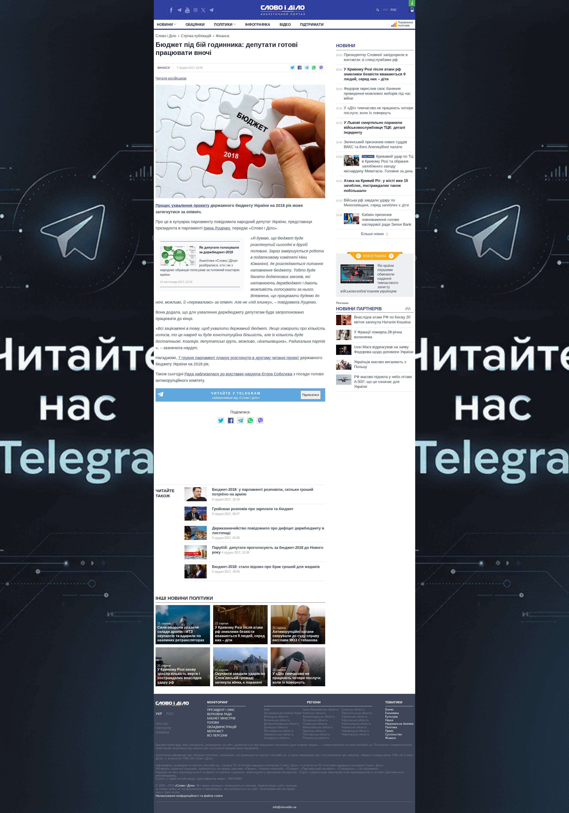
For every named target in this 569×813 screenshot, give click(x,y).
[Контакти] (412, 9)
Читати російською (171, 78)
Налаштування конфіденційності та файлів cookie (189, 795)
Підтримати (312, 24)
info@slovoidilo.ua (284, 807)
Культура (391, 716)
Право (389, 731)
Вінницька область (276, 716)
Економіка (392, 713)
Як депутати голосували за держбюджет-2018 (219, 250)
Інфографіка (257, 24)
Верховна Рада (219, 714)
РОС (394, 10)
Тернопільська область (356, 713)
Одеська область (314, 731)
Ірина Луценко (217, 228)
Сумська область (353, 709)
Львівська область (315, 723)
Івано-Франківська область (321, 709)
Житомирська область (279, 731)
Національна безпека (399, 723)
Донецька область (276, 727)
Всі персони (217, 735)
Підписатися (310, 394)
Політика (391, 727)
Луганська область (315, 720)
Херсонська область (355, 720)
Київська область (314, 713)
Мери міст (215, 731)
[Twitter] (203, 10)
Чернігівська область (355, 734)
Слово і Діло (166, 36)
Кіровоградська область (319, 716)
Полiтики (223, 24)
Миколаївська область (318, 727)
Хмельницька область (356, 723)
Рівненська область (316, 738)
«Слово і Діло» (185, 785)
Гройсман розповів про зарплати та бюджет (252, 511)
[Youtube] (187, 10)
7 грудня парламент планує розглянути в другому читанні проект (238, 358)
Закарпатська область (279, 734)
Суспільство (393, 734)
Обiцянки (195, 24)
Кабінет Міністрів (221, 718)
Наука (389, 720)
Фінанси (222, 36)
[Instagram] (195, 10)
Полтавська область (316, 734)
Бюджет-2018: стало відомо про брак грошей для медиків (266, 569)
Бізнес (389, 709)
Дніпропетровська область (281, 723)
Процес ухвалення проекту (182, 205)
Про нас (162, 724)
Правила (162, 732)
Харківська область (354, 716)
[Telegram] (179, 10)
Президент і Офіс (221, 710)
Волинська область (277, 720)
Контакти (163, 728)
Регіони (314, 702)
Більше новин (372, 234)
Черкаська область (354, 727)
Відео (285, 24)
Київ (267, 709)
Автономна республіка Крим (283, 713)
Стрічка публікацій (196, 36)
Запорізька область (277, 738)
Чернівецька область (355, 731)
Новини (165, 24)
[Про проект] (412, 3)
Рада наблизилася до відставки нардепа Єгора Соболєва (238, 374)
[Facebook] (171, 10)
